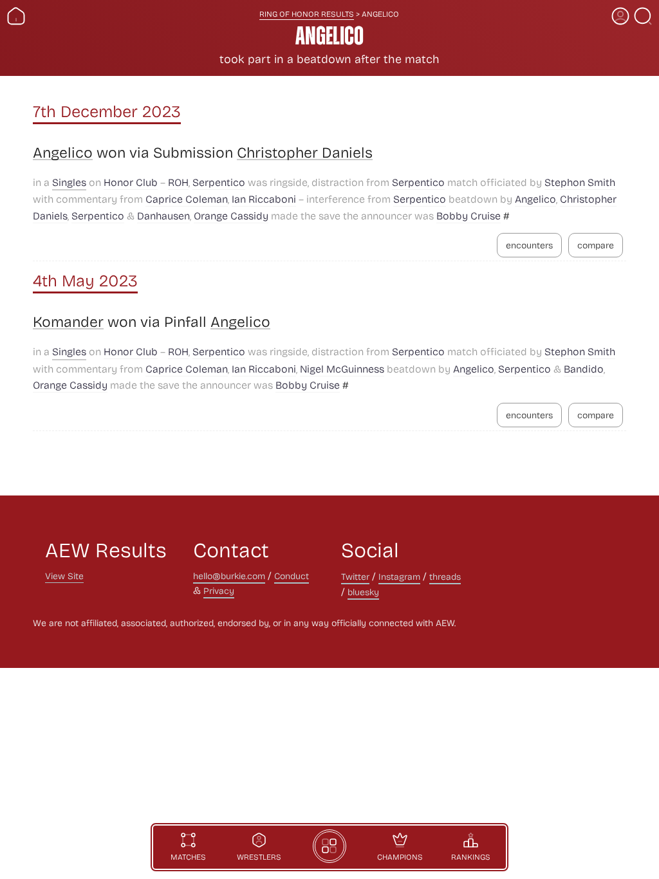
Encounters (529, 245)
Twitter (355, 576)
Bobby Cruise (468, 215)
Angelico (63, 152)
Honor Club (131, 181)
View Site (64, 575)
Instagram (399, 576)
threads (445, 576)
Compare (595, 245)
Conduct (291, 575)
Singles (69, 181)
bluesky (363, 591)
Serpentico (218, 181)
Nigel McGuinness (342, 368)
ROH (178, 181)
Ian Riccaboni (264, 198)
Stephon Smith (579, 181)
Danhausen (163, 215)
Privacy (218, 590)
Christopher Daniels (305, 152)
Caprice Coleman (186, 198)
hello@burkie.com (229, 575)
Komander (68, 321)
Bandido (584, 368)
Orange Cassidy (231, 215)
